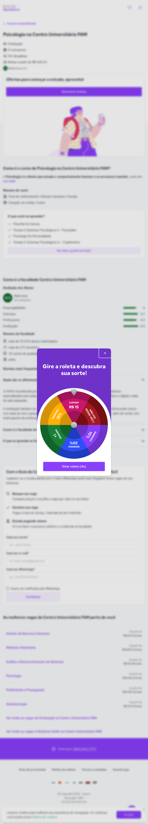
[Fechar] (105, 353)
